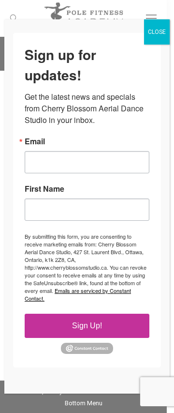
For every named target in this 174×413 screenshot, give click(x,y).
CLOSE (157, 32)
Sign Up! (87, 325)
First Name (44, 189)
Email (35, 141)
